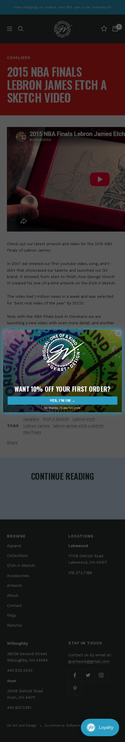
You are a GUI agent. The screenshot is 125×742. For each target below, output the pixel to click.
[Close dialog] (118, 333)
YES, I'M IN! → (62, 400)
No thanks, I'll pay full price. (62, 407)
